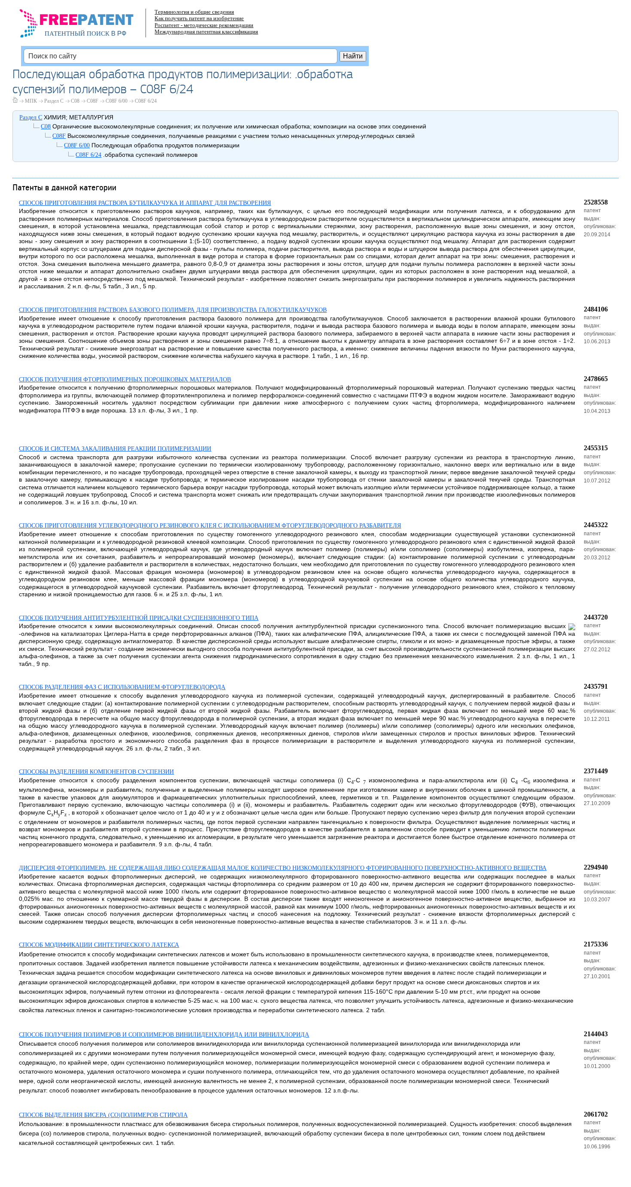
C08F (92, 101)
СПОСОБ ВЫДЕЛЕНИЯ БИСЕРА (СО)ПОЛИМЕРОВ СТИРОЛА (103, 1115)
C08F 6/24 (146, 101)
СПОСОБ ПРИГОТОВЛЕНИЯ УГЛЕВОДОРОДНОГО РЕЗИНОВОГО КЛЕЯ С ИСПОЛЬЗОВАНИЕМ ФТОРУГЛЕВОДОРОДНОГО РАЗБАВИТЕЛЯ (210, 525)
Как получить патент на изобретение (199, 18)
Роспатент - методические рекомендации (204, 25)
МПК (31, 101)
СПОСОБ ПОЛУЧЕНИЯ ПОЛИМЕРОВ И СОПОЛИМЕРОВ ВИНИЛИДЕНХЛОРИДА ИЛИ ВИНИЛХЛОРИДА (164, 1034)
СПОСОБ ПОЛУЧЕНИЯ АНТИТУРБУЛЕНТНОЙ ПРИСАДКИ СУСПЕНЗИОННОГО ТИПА (138, 618)
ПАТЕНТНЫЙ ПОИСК (77, 33)
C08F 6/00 (116, 101)
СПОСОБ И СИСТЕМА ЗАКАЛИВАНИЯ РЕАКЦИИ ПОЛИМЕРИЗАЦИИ (115, 449)
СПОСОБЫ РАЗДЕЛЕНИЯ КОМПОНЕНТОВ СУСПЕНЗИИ (96, 772)
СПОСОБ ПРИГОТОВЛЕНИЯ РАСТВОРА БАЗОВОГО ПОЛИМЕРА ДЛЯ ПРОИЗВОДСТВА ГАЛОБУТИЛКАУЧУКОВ (173, 310)
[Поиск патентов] (85, 25)
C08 (75, 101)
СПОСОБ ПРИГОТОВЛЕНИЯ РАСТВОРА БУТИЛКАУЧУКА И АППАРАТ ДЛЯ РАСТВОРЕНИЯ (145, 203)
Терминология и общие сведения (194, 12)
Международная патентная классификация (206, 31)
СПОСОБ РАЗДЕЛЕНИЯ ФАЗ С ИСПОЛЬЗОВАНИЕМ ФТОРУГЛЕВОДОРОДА (122, 687)
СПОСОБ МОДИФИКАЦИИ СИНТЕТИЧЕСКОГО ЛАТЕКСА (99, 945)
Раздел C (54, 101)
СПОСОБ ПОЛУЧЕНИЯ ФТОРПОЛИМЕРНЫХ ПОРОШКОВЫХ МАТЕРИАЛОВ (125, 379)
